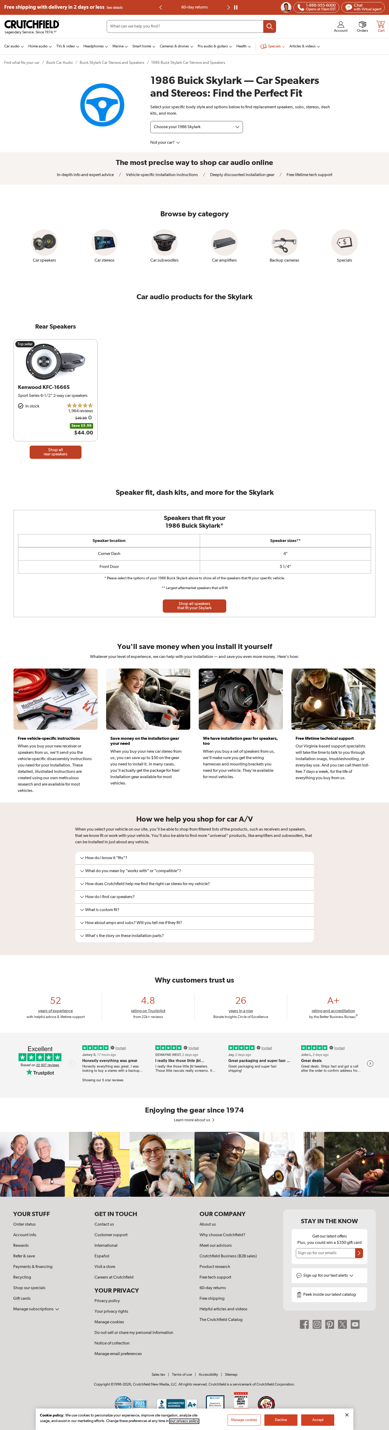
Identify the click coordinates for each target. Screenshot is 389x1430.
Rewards (21, 1246)
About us (208, 1224)
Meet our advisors (216, 1246)
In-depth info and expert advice (85, 175)
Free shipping (63, 7)
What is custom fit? (102, 910)
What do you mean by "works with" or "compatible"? (133, 871)
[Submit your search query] (269, 26)
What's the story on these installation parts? (124, 936)
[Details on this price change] (90, 418)
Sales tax (158, 1375)
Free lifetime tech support (309, 175)
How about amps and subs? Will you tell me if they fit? (133, 923)
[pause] (235, 7)
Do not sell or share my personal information (133, 1333)
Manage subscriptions (34, 1309)
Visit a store (104, 1267)
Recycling (22, 1277)
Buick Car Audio (59, 63)
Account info (24, 1235)
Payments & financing (32, 1267)
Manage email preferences (118, 1354)
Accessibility (208, 1375)
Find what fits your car (21, 63)
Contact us (104, 1224)
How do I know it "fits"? (106, 858)
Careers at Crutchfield (114, 1277)
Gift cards (22, 1299)
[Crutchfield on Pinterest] (329, 1324)
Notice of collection (112, 1343)
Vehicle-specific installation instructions (161, 175)
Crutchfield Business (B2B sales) (228, 1256)
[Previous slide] (161, 7)
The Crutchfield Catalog (221, 1320)
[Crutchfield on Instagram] (317, 1324)
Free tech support (215, 1277)
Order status (24, 1224)
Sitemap (231, 1375)
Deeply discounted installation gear (241, 175)
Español (101, 1256)
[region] (194, 1164)
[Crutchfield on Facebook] (304, 1324)
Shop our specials (29, 1288)
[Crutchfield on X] (342, 1324)
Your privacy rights (111, 1312)
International (105, 1246)
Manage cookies (109, 1322)
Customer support (111, 1235)
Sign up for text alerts (326, 1276)
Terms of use (182, 1375)
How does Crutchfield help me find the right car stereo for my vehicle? (147, 884)
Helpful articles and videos (223, 1309)
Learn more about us (192, 1120)
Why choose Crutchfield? (222, 1235)
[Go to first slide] (228, 7)
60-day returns (194, 7)
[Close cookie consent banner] (347, 1415)
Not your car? (162, 143)
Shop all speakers (194, 606)
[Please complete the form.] (359, 1253)
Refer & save (24, 1256)
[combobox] (191, 26)
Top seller (25, 344)
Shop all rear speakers (55, 452)
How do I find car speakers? (110, 897)
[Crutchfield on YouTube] (355, 1324)
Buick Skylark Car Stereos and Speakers (112, 63)
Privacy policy (107, 1301)
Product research (215, 1267)
